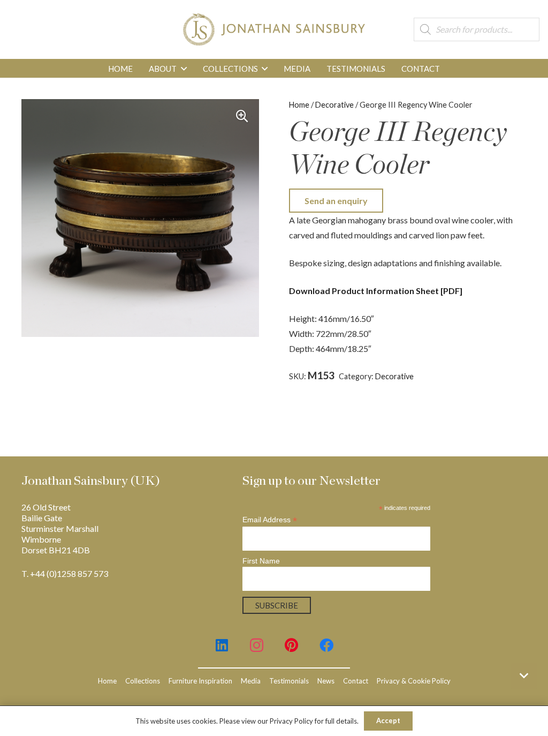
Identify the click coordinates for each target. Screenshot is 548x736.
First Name (261, 561)
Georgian (305, 387)
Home (299, 104)
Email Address (269, 520)
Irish (332, 387)
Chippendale (459, 376)
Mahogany (360, 387)
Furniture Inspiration (200, 681)
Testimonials (289, 681)
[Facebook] (326, 645)
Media (251, 681)
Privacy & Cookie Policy (414, 681)
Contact (355, 681)
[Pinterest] (291, 645)
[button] (184, 68)
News (325, 681)
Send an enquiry (336, 201)
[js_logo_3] (273, 29)
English (495, 376)
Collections (142, 681)
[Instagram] (256, 645)
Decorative (334, 104)
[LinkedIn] (221, 645)
